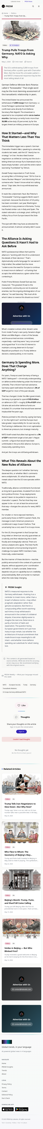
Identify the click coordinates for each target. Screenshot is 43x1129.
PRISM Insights (7, 1067)
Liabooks (15, 1119)
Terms (4, 1088)
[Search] (33, 6)
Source (29, 62)
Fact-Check (6, 1098)
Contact (4, 1091)
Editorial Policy (7, 1095)
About (4, 1074)
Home (4, 1063)
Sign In (21, 732)
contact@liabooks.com (23, 323)
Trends (4, 1070)
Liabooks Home (15, 1)
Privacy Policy (7, 1084)
